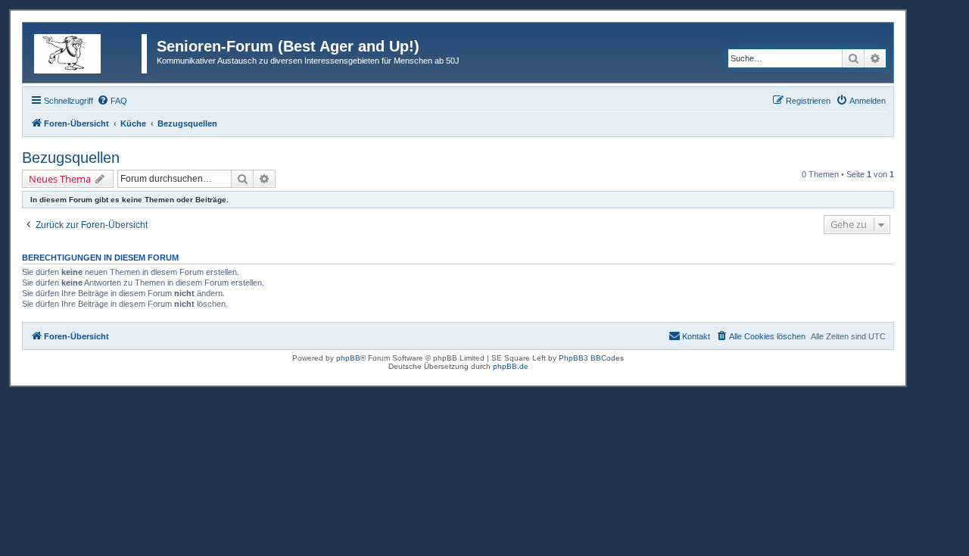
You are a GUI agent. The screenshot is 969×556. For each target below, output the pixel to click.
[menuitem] (112, 101)
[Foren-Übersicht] (91, 51)
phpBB (348, 358)
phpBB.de (510, 366)
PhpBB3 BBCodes (591, 358)
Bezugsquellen (71, 157)
